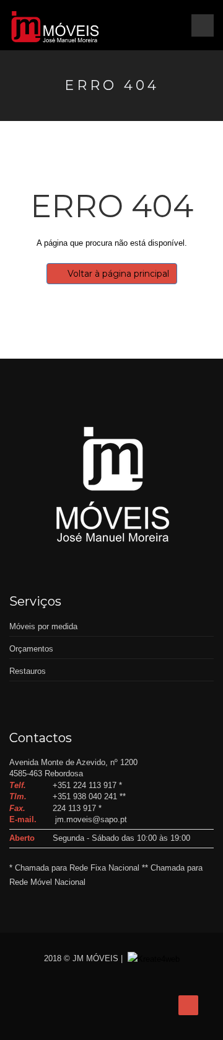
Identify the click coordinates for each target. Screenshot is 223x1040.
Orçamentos (31, 648)
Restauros (27, 671)
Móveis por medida (43, 626)
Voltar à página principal (118, 273)
